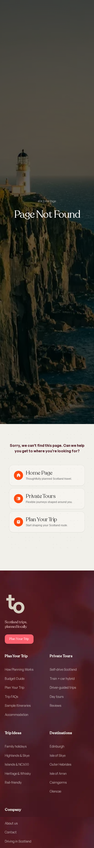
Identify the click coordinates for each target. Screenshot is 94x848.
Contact (11, 832)
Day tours (57, 697)
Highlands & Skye (17, 755)
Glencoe (55, 791)
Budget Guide (14, 678)
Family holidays (16, 746)
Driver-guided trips (63, 687)
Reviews (55, 705)
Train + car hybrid (62, 678)
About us (11, 823)
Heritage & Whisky (18, 773)
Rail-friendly (13, 782)
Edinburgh (57, 746)
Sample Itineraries (18, 705)
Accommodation (16, 715)
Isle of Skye (57, 755)
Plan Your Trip (14, 687)
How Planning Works (19, 669)
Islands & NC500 (17, 764)
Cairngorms (58, 782)
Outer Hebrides (60, 764)
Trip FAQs (11, 697)
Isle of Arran (58, 773)
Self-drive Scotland (63, 669)
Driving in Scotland (18, 841)
